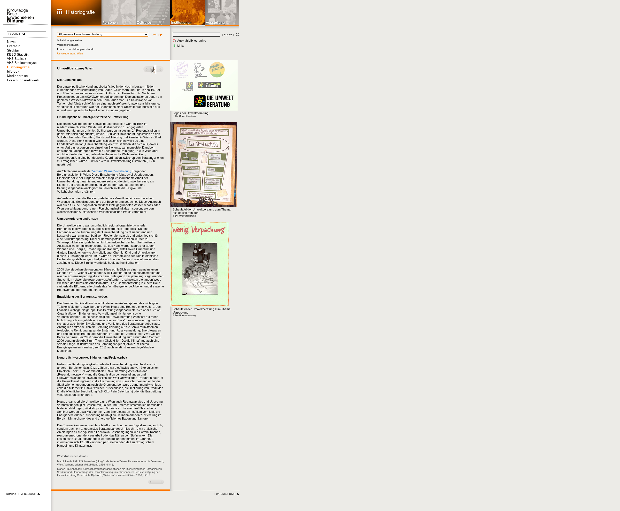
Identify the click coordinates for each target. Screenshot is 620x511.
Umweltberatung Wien (70, 53)
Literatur (13, 46)
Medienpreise (17, 76)
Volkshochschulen (67, 44)
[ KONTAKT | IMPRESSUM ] (20, 494)
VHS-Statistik (16, 58)
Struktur (13, 50)
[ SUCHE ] (14, 33)
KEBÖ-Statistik (18, 54)
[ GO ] (155, 34)
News (11, 42)
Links (180, 45)
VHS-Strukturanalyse (22, 63)
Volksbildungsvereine (69, 40)
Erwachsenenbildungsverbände (75, 49)
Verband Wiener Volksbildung (111, 171)
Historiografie (18, 67)
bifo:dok (13, 71)
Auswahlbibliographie (191, 40)
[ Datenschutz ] (225, 494)
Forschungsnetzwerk (23, 80)
